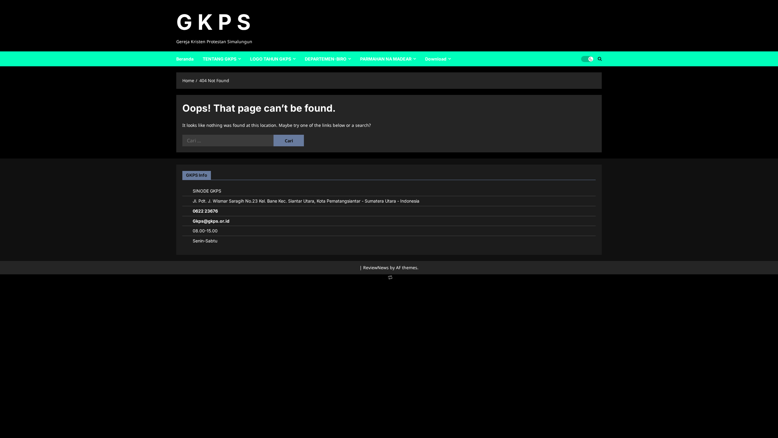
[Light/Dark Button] (587, 59)
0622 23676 (205, 211)
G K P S (213, 22)
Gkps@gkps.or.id (211, 221)
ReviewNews (376, 267)
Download (435, 58)
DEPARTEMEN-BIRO (325, 58)
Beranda (185, 58)
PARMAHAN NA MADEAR (385, 58)
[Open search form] (600, 58)
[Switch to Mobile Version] (389, 279)
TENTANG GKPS (219, 58)
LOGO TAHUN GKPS (270, 58)
